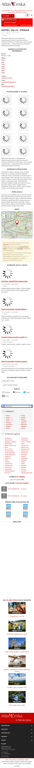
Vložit (7, 16)
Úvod (2, 32)
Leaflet (16, 237)
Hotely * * (8, 415)
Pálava (23, 456)
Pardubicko (24, 458)
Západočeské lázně (26, 472)
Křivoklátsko (24, 440)
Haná (6, 460)
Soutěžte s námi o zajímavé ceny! (17, 687)
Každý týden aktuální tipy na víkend (17, 634)
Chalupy (8, 426)
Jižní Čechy (8, 467)
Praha (3, 60)
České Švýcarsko (10, 454)
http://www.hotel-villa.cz (8, 86)
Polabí (23, 463)
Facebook (7, 392)
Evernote (17, 392)
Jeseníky (7, 462)
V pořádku (17, 766)
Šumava (23, 469)
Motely (23, 419)
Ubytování (8, 32)
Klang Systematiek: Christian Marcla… (14, 309)
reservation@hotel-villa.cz (8, 82)
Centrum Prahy (9, 451)
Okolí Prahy (24, 451)
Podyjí (23, 462)
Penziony (8, 423)
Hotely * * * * (9, 419)
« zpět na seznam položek (9, 385)
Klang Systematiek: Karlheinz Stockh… (14, 361)
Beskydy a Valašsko (10, 441)
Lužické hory (24, 445)
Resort (23, 428)
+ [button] (3, 213)
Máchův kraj (24, 447)
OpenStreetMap (23, 237)
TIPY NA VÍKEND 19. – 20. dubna (17, 496)
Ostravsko (24, 454)
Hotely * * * (9, 417)
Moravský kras (25, 449)
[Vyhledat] (31, 8)
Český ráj (7, 458)
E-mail (7, 396)
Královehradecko (10, 471)
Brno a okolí (8, 449)
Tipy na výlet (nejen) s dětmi (17, 705)
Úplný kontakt (4, 756)
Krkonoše (7, 472)
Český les (8, 456)
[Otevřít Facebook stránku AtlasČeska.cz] (17, 406)
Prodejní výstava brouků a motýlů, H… (14, 337)
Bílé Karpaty (8, 443)
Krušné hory (24, 438)
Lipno (22, 443)
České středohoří (10, 452)
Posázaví (23, 465)
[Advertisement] (17, 541)
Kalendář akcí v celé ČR (17, 616)
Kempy (23, 415)
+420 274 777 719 (6, 78)
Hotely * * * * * (10, 421)
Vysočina (23, 471)
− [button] (3, 216)
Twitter (27, 392)
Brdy (6, 447)
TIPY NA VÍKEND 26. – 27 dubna (17, 489)
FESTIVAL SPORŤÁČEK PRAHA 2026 (14, 281)
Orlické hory (24, 452)
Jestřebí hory (9, 463)
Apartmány (9, 424)
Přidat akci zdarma (24, 720)
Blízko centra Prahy (10, 445)
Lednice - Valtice (26, 441)
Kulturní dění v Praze (8, 381)
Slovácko (23, 467)
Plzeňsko (23, 460)
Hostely (23, 417)
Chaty (7, 428)
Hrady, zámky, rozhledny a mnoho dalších (17, 651)
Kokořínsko (8, 469)
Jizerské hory (9, 465)
